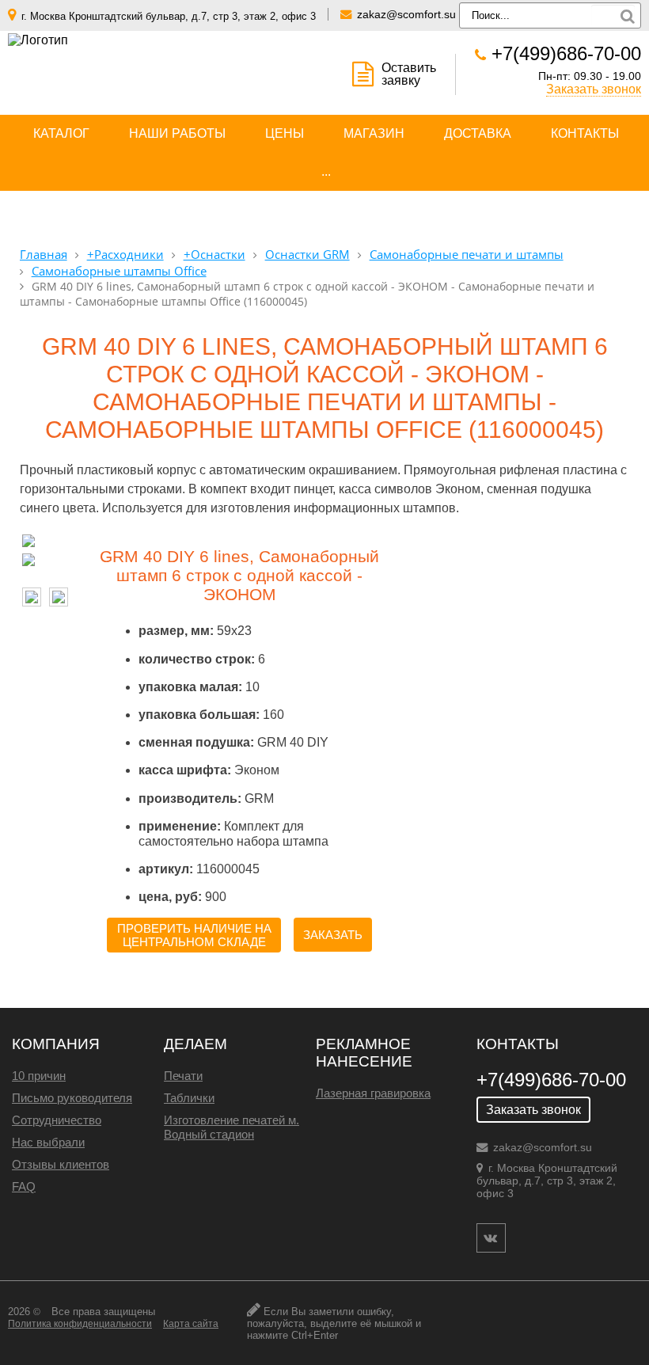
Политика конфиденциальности (80, 1324)
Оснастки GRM (307, 254)
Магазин (373, 133)
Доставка (477, 133)
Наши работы (177, 133)
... (326, 171)
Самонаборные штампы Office (119, 271)
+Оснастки (214, 254)
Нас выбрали (48, 1142)
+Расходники (125, 254)
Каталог (61, 133)
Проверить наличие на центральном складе (194, 935)
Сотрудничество (56, 1120)
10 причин (39, 1075)
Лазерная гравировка (373, 1093)
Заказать (332, 934)
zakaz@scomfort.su (406, 14)
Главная (43, 254)
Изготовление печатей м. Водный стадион (231, 1127)
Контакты (585, 133)
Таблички (189, 1098)
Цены (284, 133)
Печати (183, 1075)
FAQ (24, 1186)
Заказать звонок (593, 89)
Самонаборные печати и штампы (467, 254)
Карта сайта (190, 1324)
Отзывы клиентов (60, 1164)
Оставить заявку (408, 74)
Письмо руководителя (72, 1098)
